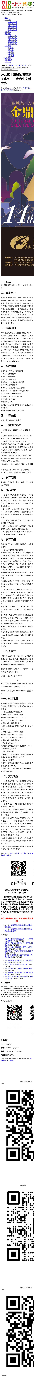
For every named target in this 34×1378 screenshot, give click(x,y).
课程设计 (11, 50)
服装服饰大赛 (12, 28)
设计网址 (8, 62)
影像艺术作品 (12, 44)
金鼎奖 (8, 855)
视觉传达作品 (12, 38)
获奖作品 (8, 34)
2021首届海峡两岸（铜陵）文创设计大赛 (18, 968)
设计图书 (11, 56)
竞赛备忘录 (8, 60)
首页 (6, 18)
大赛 (10, 853)
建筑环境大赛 (12, 26)
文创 (15, 853)
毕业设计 (11, 48)
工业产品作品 (12, 36)
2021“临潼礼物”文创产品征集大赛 (16, 964)
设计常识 (11, 54)
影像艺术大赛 (12, 30)
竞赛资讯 (8, 32)
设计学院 (8, 46)
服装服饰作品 (12, 42)
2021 (6, 853)
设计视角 (11, 52)
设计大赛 (8, 20)
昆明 (24, 853)
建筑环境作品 (12, 40)
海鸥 (29, 853)
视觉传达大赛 (12, 24)
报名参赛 (8, 58)
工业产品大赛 (12, 22)
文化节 (20, 853)
